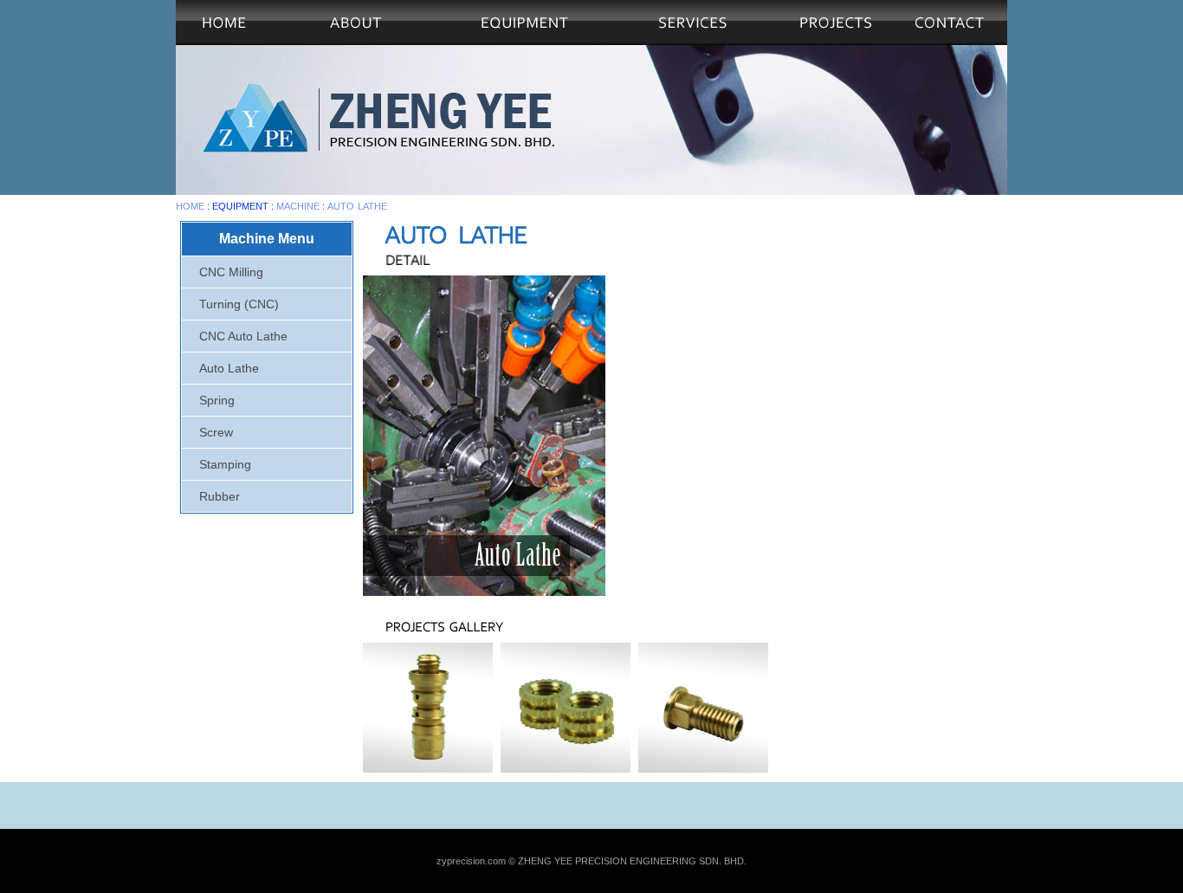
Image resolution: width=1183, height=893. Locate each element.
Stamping (225, 464)
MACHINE (298, 206)
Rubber (219, 496)
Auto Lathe (357, 206)
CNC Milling (231, 272)
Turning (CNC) (239, 304)
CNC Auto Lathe (243, 336)
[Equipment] (524, 22)
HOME (190, 206)
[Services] (693, 22)
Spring (217, 400)
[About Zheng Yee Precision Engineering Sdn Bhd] (355, 22)
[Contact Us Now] (950, 40)
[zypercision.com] (224, 40)
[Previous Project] (835, 40)
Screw (216, 432)
